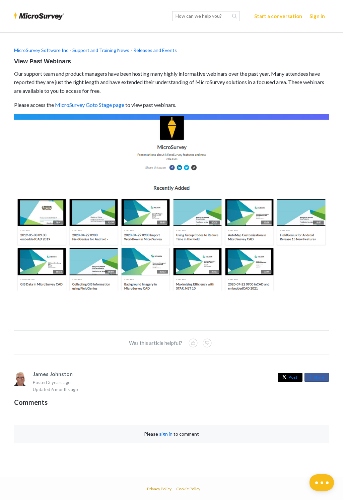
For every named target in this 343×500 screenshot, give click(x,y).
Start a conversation (278, 16)
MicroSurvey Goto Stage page (89, 105)
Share (320, 378)
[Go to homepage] (39, 16)
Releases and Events (155, 50)
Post (292, 377)
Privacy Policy (159, 488)
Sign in (317, 16)
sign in (166, 434)
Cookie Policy (188, 488)
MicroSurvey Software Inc (41, 50)
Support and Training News (100, 50)
